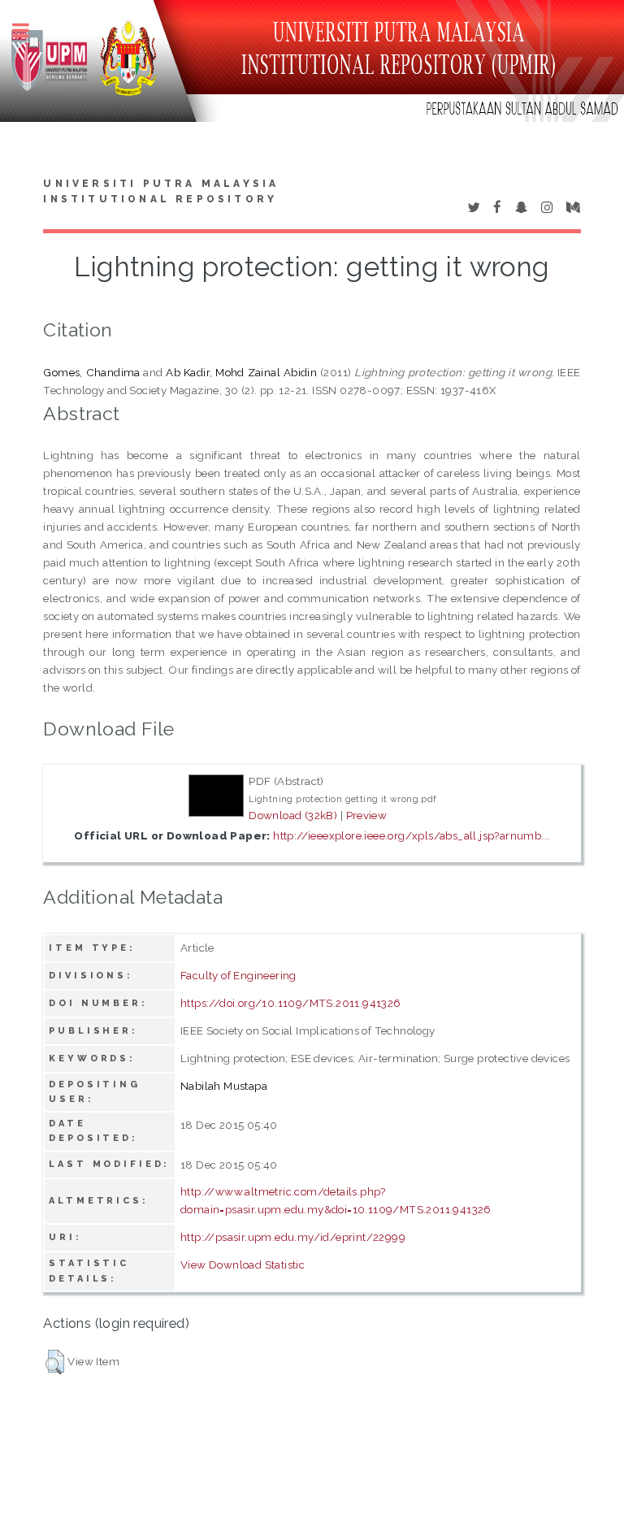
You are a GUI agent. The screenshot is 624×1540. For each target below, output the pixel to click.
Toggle (29, 30)
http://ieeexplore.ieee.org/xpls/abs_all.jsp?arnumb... (411, 835)
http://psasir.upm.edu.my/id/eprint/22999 (292, 1236)
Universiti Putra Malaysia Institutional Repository (161, 192)
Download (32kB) (293, 815)
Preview (367, 815)
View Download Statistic (242, 1264)
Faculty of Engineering (238, 975)
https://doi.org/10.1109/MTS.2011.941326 (290, 1002)
